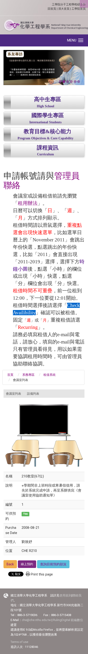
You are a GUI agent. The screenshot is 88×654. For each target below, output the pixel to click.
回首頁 (52, 8)
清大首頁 (63, 8)
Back (10, 564)
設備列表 (33, 393)
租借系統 (49, 375)
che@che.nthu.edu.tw (36, 620)
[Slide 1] (60, 81)
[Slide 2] (63, 81)
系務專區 (28, 375)
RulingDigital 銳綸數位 (68, 620)
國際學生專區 (47, 115)
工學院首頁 (79, 8)
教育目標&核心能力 (47, 131)
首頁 (10, 375)
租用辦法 (28, 203)
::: (1, 392)
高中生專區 (47, 99)
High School (45, 106)
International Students (45, 122)
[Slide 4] (71, 81)
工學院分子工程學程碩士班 (69, 4)
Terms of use (19, 642)
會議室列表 (13, 393)
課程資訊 (47, 148)
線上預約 (27, 564)
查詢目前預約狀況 (53, 564)
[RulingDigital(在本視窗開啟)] (6, 595)
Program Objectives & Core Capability (45, 138)
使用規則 (65, 595)
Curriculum (45, 154)
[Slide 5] (75, 81)
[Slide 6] (78, 81)
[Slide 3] (67, 81)
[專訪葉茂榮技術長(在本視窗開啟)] (44, 67)
